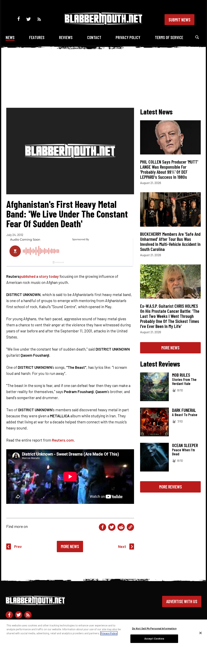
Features (36, 37)
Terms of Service (169, 37)
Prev (18, 546)
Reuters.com (63, 440)
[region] (103, 633)
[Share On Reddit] (121, 527)
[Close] (200, 632)
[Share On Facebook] (102, 527)
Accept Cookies (154, 638)
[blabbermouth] (103, 23)
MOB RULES (181, 375)
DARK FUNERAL (184, 410)
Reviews (66, 37)
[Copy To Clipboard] (130, 527)
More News (70, 546)
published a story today (39, 276)
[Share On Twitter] (111, 527)
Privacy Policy (128, 37)
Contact (94, 37)
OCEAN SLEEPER (185, 445)
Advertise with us (181, 601)
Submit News (179, 19)
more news (170, 347)
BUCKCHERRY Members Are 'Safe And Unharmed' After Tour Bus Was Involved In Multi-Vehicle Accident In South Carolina (170, 241)
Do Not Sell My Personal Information (154, 628)
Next (122, 546)
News (10, 37)
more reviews (170, 486)
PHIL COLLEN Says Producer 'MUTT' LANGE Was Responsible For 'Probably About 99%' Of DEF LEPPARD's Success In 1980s (169, 169)
